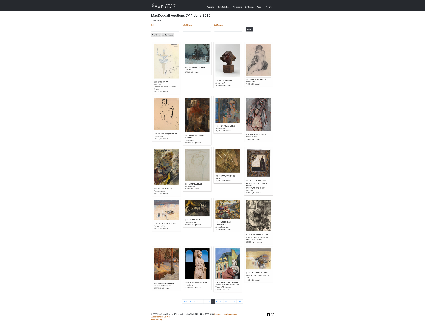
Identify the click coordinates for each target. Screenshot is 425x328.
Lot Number (218, 25)
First (185, 301)
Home (269, 7)
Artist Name (187, 25)
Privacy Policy (156, 319)
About (259, 7)
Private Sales (223, 7)
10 (221, 301)
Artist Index (156, 35)
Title (153, 25)
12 (231, 301)
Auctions (210, 7)
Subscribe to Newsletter (160, 317)
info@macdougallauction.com (225, 314)
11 (226, 301)
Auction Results (167, 35)
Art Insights (237, 7)
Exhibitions (249, 7)
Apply (249, 29)
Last (239, 301)
